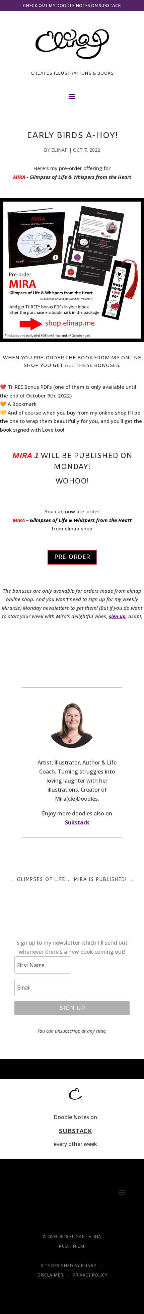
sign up (117, 616)
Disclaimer (50, 1275)
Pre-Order (72, 557)
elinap (59, 150)
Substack (77, 822)
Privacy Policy (89, 1275)
